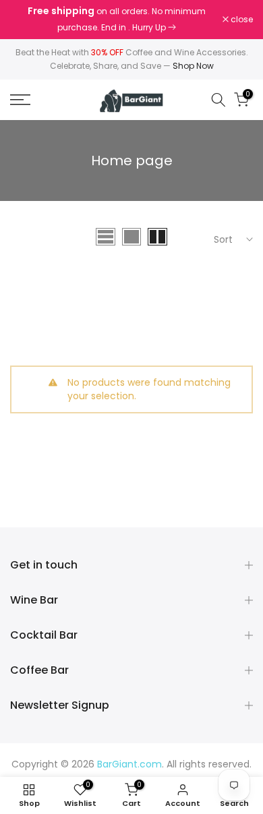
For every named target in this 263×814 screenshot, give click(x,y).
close (241, 20)
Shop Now (193, 65)
